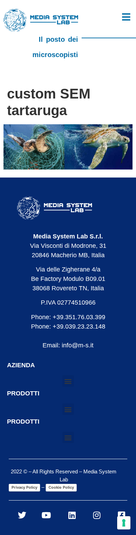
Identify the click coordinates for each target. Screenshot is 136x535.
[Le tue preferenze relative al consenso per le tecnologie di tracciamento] (123, 522)
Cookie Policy (61, 487)
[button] (68, 381)
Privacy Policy (24, 487)
